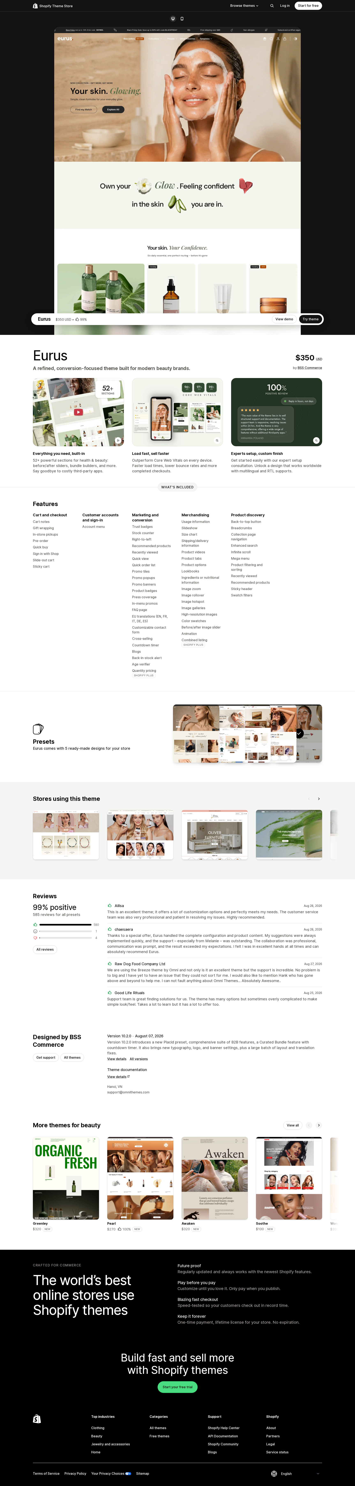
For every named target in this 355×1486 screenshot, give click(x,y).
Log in (285, 5)
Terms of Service (46, 1473)
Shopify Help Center (224, 1428)
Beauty (96, 1436)
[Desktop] (173, 18)
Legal (270, 1444)
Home (95, 1452)
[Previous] (309, 798)
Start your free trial (177, 1387)
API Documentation (223, 1436)
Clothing (97, 1428)
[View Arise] (273, 733)
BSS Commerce (310, 368)
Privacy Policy (75, 1473)
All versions (139, 1059)
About (271, 1428)
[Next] (319, 798)
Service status (277, 1452)
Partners (273, 1436)
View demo (284, 319)
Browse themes (242, 5)
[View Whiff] (196, 733)
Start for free (308, 5)
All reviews (45, 949)
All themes (72, 1057)
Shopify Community (223, 1444)
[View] (66, 835)
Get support (45, 1057)
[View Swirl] (222, 733)
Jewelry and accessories (110, 1444)
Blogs (212, 1452)
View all (293, 1125)
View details (116, 1059)
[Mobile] (182, 18)
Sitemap (142, 1473)
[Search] (272, 5)
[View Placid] (247, 733)
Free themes (159, 1436)
